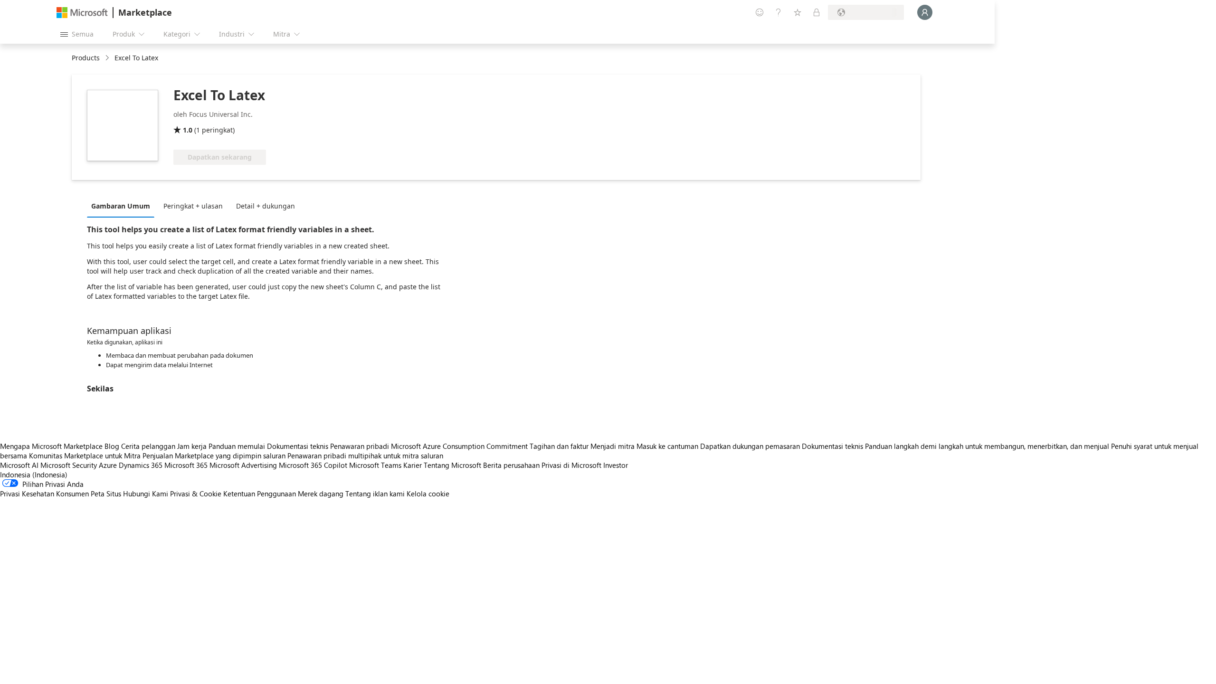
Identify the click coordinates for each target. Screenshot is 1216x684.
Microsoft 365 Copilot (313, 465)
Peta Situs (106, 493)
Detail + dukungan (265, 205)
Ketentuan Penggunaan (259, 493)
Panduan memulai (237, 446)
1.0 (187, 129)
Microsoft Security (68, 465)
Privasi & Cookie (195, 493)
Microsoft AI (19, 465)
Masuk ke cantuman (667, 446)
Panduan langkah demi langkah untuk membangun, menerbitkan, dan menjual (987, 446)
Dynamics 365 (140, 465)
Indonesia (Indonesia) (33, 474)
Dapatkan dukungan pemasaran (750, 446)
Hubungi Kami (145, 493)
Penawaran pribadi (359, 446)
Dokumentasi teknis (297, 446)
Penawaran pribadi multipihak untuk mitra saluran (365, 455)
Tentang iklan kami (375, 493)
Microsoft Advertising (243, 465)
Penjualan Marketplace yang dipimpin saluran (213, 455)
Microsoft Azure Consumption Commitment (460, 446)
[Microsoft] (82, 12)
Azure (108, 465)
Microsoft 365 (186, 465)
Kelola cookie (428, 493)
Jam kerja (192, 446)
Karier (412, 465)
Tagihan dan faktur (559, 446)
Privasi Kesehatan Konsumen (44, 493)
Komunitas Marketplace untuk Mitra (85, 455)
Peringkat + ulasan (193, 205)
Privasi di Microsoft (571, 465)
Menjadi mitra (612, 446)
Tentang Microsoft (452, 465)
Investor (615, 465)
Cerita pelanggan (148, 446)
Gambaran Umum (120, 205)
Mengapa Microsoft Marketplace (51, 446)
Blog (111, 446)
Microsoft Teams (375, 465)
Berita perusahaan (511, 465)
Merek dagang (320, 493)
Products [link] (86, 57)
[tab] (123, 205)
